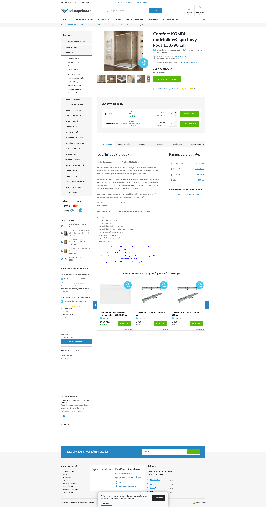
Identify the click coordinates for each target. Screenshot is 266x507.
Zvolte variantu (168, 79)
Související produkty (195, 144)
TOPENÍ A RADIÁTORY (73, 160)
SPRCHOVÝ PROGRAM (73, 110)
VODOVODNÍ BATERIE (73, 116)
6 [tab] (154, 334)
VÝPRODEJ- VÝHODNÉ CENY (75, 42)
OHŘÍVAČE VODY (71, 127)
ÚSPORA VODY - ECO (73, 149)
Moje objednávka (68, 492)
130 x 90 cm (199, 163)
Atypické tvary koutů (74, 86)
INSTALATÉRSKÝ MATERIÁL (75, 165)
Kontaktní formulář (76, 341)
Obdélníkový (199, 169)
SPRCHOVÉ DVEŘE (72, 53)
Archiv (63, 416)
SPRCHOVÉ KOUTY (72, 58)
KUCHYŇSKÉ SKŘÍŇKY (73, 187)
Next (207, 305)
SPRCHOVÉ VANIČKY (72, 99)
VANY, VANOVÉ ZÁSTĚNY (74, 105)
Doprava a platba (66, 2)
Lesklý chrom (154, 479)
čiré (197, 174)
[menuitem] (67, 19)
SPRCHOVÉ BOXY (74, 74)
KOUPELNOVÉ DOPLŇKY (74, 138)
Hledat (155, 11)
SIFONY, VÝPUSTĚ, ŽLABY (74, 121)
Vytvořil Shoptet (200, 503)
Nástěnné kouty (73, 82)
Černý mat (153, 487)
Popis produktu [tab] (106, 144)
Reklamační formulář (69, 486)
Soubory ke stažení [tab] (124, 144)
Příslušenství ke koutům (75, 89)
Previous (95, 305)
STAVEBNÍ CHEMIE (71, 176)
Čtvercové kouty (73, 66)
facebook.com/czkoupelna (127, 486)
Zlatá (151, 491)
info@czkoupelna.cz (125, 474)
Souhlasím (159, 498)
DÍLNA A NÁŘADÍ (71, 193)
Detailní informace (189, 62)
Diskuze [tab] (160, 144)
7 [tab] (156, 334)
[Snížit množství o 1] (175, 115)
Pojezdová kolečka (74, 93)
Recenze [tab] (142, 144)
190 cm (201, 180)
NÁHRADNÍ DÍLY (71, 47)
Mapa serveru (67, 480)
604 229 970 (123, 482)
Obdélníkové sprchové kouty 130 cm (185, 194)
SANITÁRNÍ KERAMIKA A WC (75, 143)
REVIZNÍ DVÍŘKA (71, 171)
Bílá (151, 483)
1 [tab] (144, 334)
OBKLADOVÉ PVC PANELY (74, 182)
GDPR (76, 2)
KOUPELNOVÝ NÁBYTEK (74, 132)
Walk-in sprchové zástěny (76, 78)
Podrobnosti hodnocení (180, 56)
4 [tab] (150, 334)
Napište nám (85, 2)
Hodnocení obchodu (69, 483)
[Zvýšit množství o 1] (175, 112)
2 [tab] (146, 334)
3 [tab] (148, 334)
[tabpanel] (115, 304)
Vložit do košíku (189, 114)
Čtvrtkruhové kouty (74, 62)
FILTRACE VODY (71, 154)
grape (202, 174)
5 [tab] (152, 334)
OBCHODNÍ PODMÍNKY (70, 489)
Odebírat (193, 452)
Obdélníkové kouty (74, 70)
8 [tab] (157, 334)
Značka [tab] (177, 144)
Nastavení (106, 503)
